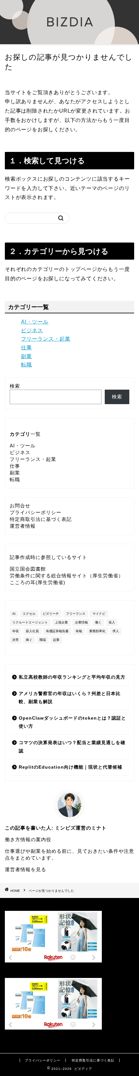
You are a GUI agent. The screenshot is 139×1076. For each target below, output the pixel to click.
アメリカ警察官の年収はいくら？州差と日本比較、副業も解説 (70, 697)
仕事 (26, 347)
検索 (15, 386)
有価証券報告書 (57, 631)
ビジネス (32, 330)
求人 (115, 631)
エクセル (29, 613)
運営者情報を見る (25, 869)
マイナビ (98, 613)
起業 (56, 640)
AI (14, 613)
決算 (15, 640)
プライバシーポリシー (35, 512)
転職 (26, 364)
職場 (42, 640)
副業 (26, 356)
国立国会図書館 (28, 569)
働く (98, 622)
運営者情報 (23, 526)
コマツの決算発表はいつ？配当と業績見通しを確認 (72, 746)
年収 (15, 631)
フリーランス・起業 (45, 339)
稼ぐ (29, 640)
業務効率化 (97, 631)
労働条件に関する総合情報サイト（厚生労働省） (66, 575)
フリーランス (75, 613)
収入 (112, 622)
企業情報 (81, 622)
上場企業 (61, 622)
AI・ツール (34, 321)
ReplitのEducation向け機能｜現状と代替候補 (70, 767)
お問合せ (20, 505)
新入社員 (32, 631)
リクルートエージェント (30, 622)
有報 (79, 631)
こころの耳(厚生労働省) (37, 582)
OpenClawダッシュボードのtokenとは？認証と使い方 (72, 722)
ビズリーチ (51, 613)
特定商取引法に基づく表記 (41, 519)
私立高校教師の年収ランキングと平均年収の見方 (72, 677)
